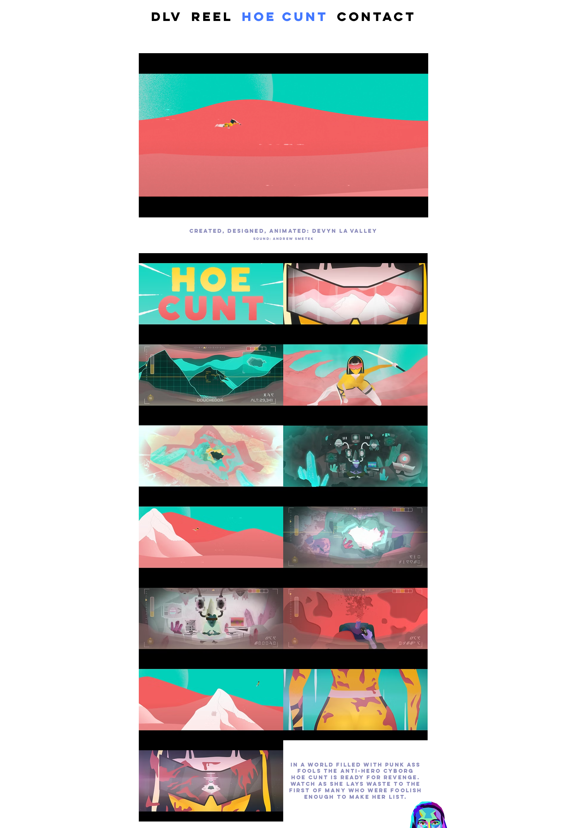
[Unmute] (156, 209)
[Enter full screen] (420, 209)
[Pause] (146, 209)
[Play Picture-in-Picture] (410, 209)
